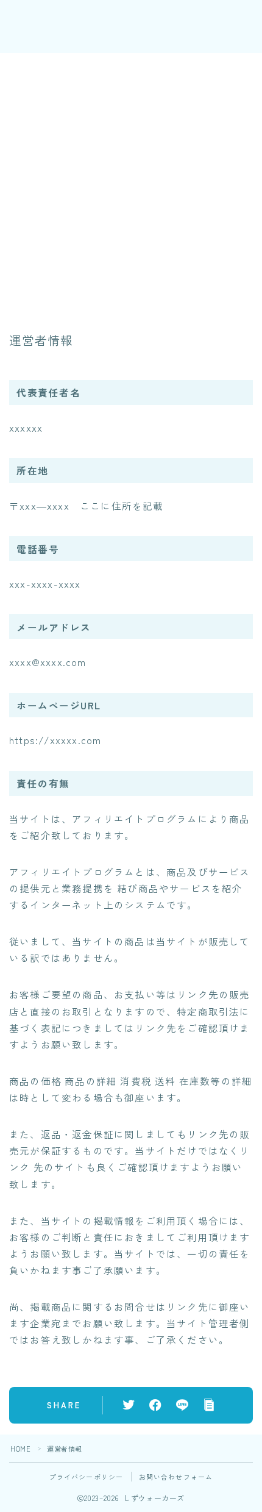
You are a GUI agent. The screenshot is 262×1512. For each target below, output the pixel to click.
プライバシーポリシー (86, 1477)
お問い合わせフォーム (176, 1477)
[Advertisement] (131, 184)
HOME (20, 1448)
